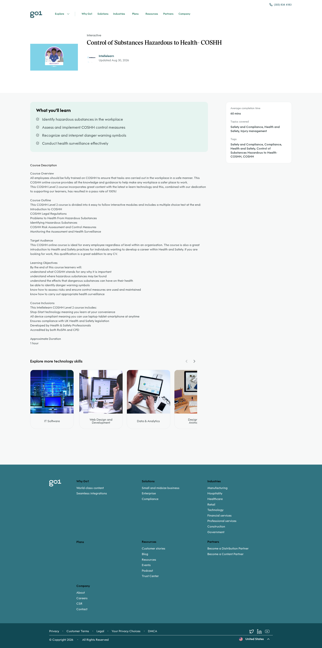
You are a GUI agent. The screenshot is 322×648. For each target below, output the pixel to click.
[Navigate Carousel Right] (194, 361)
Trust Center (150, 576)
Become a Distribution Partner (228, 549)
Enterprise (149, 493)
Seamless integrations (91, 493)
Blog (145, 554)
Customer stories (153, 549)
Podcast (147, 571)
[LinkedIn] (261, 631)
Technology (215, 510)
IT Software (52, 421)
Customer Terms (78, 631)
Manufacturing (217, 488)
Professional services (221, 521)
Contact (81, 609)
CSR (79, 604)
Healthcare (215, 499)
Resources (149, 560)
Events (146, 565)
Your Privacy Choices (126, 631)
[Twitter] (253, 631)
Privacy (54, 631)
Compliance (150, 499)
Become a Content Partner (225, 554)
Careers (82, 598)
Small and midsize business (160, 488)
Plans (80, 542)
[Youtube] (269, 631)
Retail (211, 505)
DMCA (152, 631)
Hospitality (214, 493)
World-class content (90, 488)
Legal (100, 631)
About (80, 593)
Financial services (219, 516)
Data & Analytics (148, 421)
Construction (216, 527)
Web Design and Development (101, 421)
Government (215, 532)
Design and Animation (196, 421)
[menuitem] (109, 490)
